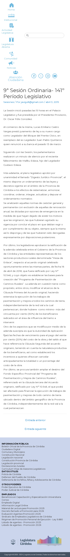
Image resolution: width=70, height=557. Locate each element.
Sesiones (8, 102)
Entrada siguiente (35, 429)
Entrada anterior (35, 420)
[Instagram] (47, 76)
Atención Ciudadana (16, 79)
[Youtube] (54, 76)
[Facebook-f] (33, 76)
